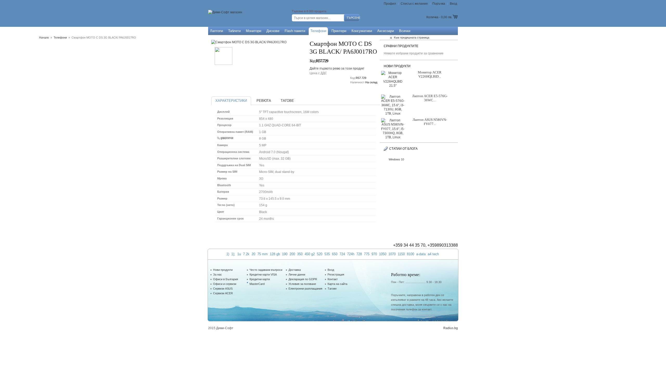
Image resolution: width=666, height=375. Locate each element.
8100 (410, 254)
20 (253, 254)
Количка (432, 17)
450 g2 (310, 254)
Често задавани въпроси (265, 269)
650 (334, 254)
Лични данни (297, 274)
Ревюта (264, 101)
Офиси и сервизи (224, 283)
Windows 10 (396, 159)
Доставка (295, 269)
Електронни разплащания (305, 288)
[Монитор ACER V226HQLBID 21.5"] (392, 80)
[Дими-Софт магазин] (225, 12)
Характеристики (231, 101)
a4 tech (433, 254)
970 (374, 254)
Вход (453, 3)
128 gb (275, 254)
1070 (392, 254)
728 (359, 254)
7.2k (246, 254)
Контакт (333, 279)
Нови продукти (223, 269)
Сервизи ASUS (223, 288)
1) (227, 254)
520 (319, 254)
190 (284, 254)
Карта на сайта (337, 283)
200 (292, 254)
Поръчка (438, 3)
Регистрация (336, 274)
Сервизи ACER (223, 293)
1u (239, 254)
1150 (401, 254)
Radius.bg (450, 328)
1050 (382, 254)
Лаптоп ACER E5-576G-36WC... (429, 98)
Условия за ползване (302, 283)
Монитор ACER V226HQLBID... (429, 74)
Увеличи (226, 138)
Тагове (287, 101)
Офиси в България (225, 279)
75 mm (262, 254)
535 (327, 254)
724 (342, 254)
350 (300, 254)
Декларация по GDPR (303, 279)
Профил (390, 3)
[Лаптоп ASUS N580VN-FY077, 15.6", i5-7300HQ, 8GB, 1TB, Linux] (392, 127)
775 (366, 254)
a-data (421, 254)
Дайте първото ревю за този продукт (337, 68)
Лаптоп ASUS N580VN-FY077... (430, 122)
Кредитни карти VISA (263, 274)
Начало (44, 37)
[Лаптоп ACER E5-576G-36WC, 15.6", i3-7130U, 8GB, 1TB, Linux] (392, 104)
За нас (217, 274)
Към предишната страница (411, 37)
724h (350, 254)
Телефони (60, 37)
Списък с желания (414, 3)
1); (233, 254)
